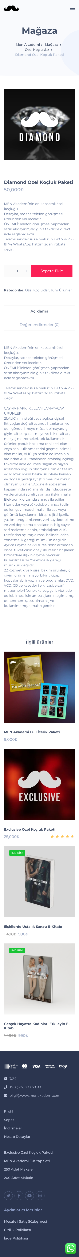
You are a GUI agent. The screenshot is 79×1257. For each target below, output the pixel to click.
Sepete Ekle (51, 271)
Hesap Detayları (17, 1137)
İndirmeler (13, 1128)
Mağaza (51, 45)
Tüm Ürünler (61, 290)
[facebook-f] (19, 1195)
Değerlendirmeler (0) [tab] (40, 324)
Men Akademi (28, 45)
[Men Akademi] (11, 8)
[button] (69, 155)
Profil (8, 1111)
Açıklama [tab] (39, 311)
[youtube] (29, 1195)
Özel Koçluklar (37, 50)
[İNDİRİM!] (39, 881)
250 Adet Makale (18, 1169)
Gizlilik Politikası (17, 1230)
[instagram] (40, 1195)
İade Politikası (16, 1238)
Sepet (9, 1120)
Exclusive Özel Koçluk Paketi (28, 1153)
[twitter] (8, 1195)
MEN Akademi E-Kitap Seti (27, 1161)
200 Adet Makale (18, 1178)
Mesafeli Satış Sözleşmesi (25, 1221)
